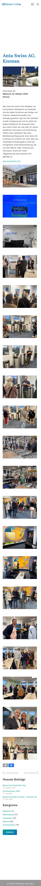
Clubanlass (7, 818)
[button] (32, 4)
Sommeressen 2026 (11, 791)
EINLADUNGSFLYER (11, 161)
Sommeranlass (9, 825)
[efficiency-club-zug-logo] (13, 4)
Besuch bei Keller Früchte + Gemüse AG (20, 797)
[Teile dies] (11, 765)
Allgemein (7, 811)
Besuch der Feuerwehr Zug (14, 785)
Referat (6, 821)
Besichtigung (8, 814)
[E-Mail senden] (5, 765)
